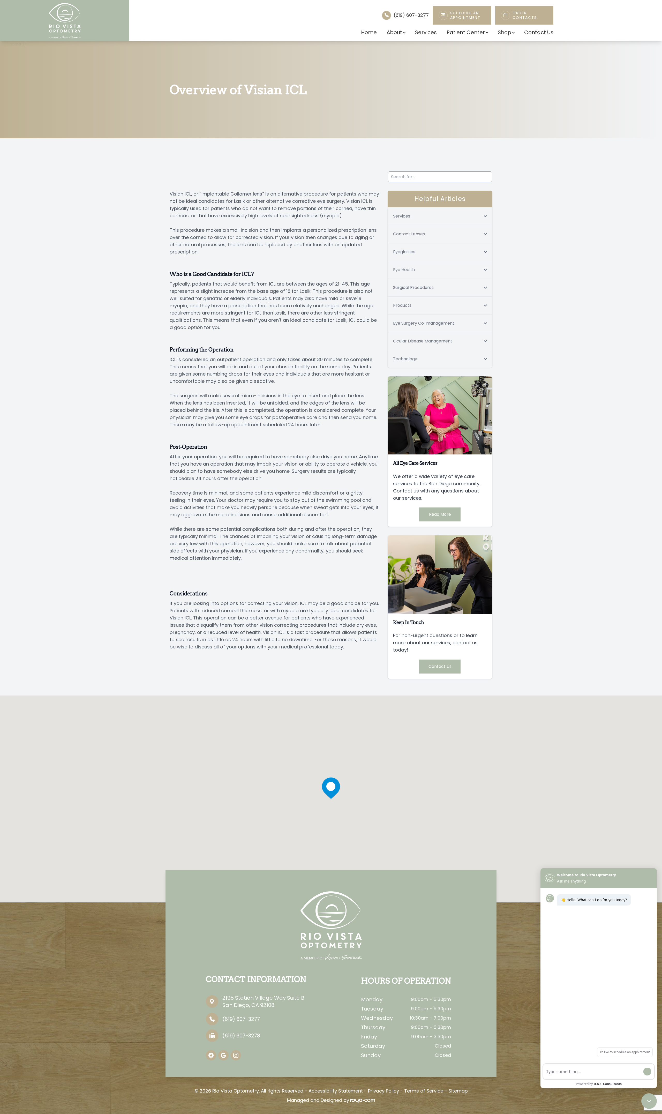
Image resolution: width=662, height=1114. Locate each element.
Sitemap (458, 1091)
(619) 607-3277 (411, 15)
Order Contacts (525, 15)
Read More (440, 514)
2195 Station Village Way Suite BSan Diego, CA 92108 (263, 1001)
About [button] (394, 32)
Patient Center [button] (466, 32)
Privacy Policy (383, 1091)
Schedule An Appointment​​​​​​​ (465, 15)
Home (369, 32)
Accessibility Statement (336, 1091)
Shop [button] (504, 32)
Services (426, 32)
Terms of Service (423, 1091)
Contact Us (538, 32)
